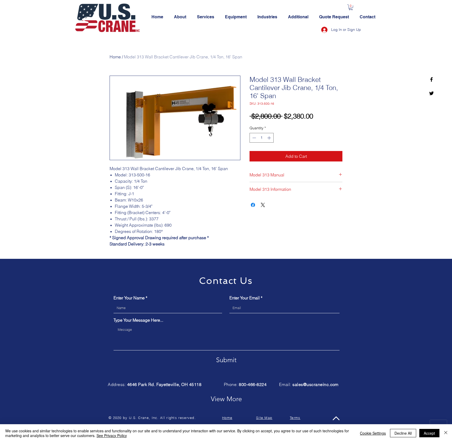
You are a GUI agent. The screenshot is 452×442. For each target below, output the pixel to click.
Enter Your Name (129, 298)
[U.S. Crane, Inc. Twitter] (431, 93)
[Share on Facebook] (253, 205)
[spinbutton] (261, 137)
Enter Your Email (244, 298)
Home (115, 56)
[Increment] (269, 137)
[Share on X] (263, 205)
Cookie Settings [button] (373, 433)
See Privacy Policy (112, 435)
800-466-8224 (253, 384)
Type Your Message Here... (138, 320)
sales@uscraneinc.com (315, 384)
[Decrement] (253, 137)
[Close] (446, 433)
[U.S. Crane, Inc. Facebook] (431, 79)
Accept (429, 433)
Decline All (403, 433)
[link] (350, 7)
